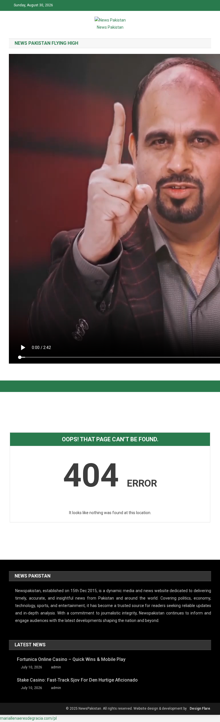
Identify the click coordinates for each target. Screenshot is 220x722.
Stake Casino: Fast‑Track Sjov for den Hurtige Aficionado (77, 680)
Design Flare (200, 709)
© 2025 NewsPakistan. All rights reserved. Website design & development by (126, 709)
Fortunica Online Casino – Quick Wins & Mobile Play (71, 659)
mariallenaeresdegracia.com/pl (28, 718)
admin (56, 667)
